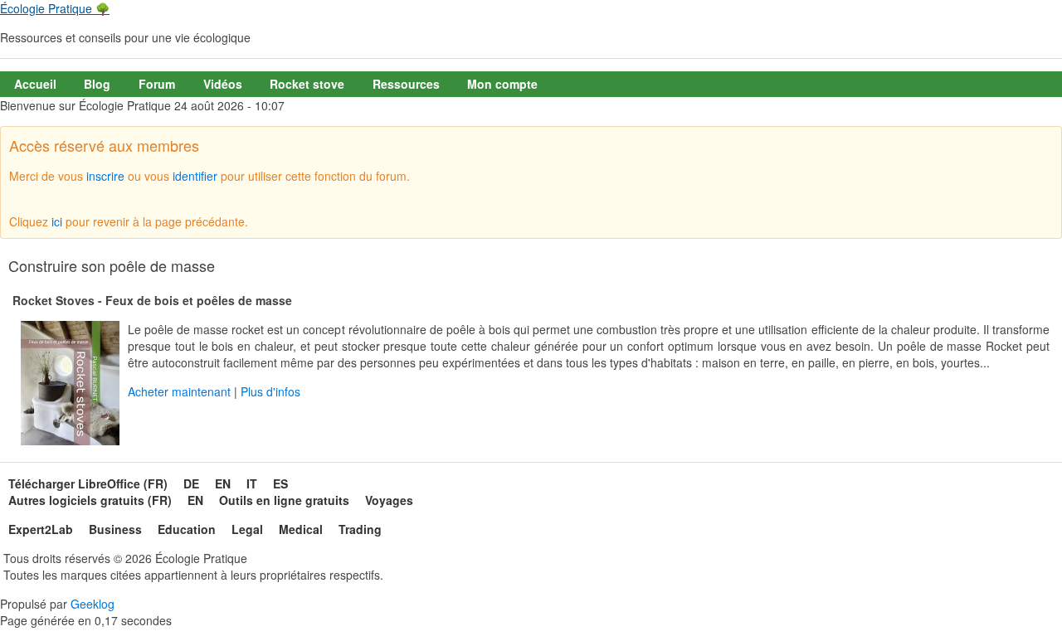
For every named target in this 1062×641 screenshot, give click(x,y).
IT (251, 483)
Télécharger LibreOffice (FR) (88, 483)
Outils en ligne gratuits (284, 500)
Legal (247, 529)
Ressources (406, 83)
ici (56, 221)
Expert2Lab (40, 529)
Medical (301, 529)
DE (191, 483)
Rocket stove (307, 83)
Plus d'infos (270, 391)
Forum (157, 83)
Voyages (389, 500)
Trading (360, 529)
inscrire (105, 176)
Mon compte (502, 83)
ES (280, 483)
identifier (195, 176)
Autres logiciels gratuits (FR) (90, 500)
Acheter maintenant (179, 391)
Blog (97, 83)
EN (223, 483)
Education (187, 529)
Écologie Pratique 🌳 (55, 8)
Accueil (35, 83)
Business (115, 529)
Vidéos (222, 83)
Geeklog (92, 603)
